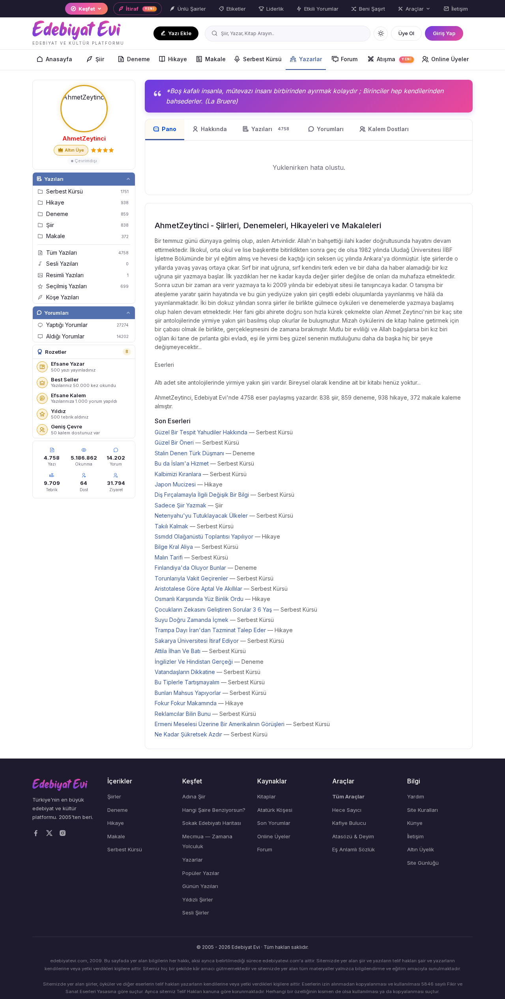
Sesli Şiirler (195, 912)
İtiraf (140, 9)
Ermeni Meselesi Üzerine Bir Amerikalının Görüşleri (219, 724)
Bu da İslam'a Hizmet (182, 463)
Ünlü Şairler (192, 9)
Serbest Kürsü (262, 59)
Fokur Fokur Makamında (186, 703)
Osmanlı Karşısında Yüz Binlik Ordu (199, 598)
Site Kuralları (422, 810)
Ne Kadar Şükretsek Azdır (188, 734)
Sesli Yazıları (87, 263)
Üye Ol (406, 33)
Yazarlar (310, 59)
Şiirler (114, 796)
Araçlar (415, 9)
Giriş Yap (444, 33)
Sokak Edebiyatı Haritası (211, 823)
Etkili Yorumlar (321, 9)
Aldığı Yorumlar (87, 336)
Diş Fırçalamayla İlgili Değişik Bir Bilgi (202, 494)
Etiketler (236, 9)
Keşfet (87, 9)
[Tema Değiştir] (381, 33)
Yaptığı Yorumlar (87, 324)
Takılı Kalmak (171, 526)
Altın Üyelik (420, 849)
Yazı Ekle (179, 33)
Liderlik (275, 9)
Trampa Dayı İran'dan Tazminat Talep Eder (210, 630)
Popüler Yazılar (200, 873)
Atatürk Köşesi (274, 810)
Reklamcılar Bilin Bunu (183, 713)
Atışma (394, 59)
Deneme (138, 59)
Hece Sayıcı (346, 810)
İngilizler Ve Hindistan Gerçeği (194, 661)
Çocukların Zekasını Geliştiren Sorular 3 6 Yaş (213, 609)
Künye (415, 823)
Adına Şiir (194, 796)
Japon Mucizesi (175, 484)
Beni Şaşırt (372, 9)
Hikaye (177, 59)
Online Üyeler (450, 59)
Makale (215, 59)
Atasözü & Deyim (353, 836)
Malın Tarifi (169, 557)
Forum (349, 59)
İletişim (459, 9)
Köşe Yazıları (62, 297)
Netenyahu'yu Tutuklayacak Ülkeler (201, 515)
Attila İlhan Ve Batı (177, 651)
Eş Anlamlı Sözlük (353, 849)
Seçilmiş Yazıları (87, 286)
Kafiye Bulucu (349, 823)
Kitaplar (266, 796)
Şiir (99, 59)
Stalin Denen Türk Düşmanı (189, 453)
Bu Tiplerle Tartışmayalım (187, 682)
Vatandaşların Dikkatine (185, 672)
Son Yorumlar (273, 823)
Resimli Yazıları (87, 275)
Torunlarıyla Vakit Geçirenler (191, 578)
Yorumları (56, 313)
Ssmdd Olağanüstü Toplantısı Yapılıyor (204, 536)
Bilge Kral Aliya (174, 546)
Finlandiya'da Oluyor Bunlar (190, 567)
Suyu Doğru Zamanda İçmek (191, 619)
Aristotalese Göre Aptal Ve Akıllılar (198, 588)
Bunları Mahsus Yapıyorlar (188, 692)
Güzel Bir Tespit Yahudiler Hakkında (201, 432)
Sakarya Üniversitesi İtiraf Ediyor (197, 640)
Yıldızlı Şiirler (197, 899)
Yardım (415, 796)
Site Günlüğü (423, 863)
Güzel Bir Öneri (174, 442)
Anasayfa (59, 59)
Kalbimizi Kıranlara (178, 474)
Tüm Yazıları (87, 252)
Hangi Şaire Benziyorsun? (213, 810)
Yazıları (54, 179)
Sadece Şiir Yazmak (180, 505)
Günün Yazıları (200, 886)
